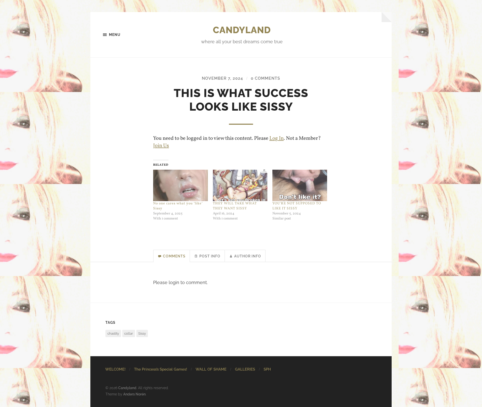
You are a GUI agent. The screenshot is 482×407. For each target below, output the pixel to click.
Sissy (142, 333)
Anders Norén (134, 394)
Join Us (161, 145)
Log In (276, 138)
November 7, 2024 (222, 78)
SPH (267, 369)
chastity (113, 333)
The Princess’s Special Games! (160, 369)
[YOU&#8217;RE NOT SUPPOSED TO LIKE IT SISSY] (299, 185)
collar (128, 333)
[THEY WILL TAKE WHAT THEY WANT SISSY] (240, 185)
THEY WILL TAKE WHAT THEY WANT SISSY (235, 206)
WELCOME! (115, 369)
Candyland (242, 30)
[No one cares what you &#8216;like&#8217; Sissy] (180, 185)
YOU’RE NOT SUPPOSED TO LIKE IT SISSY (296, 206)
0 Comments (265, 78)
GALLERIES (245, 369)
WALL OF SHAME (211, 369)
